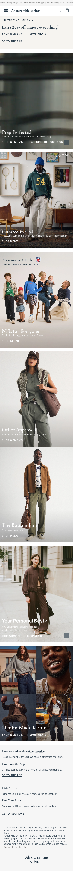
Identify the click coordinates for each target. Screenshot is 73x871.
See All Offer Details (15, 847)
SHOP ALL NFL (11, 341)
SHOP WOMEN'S (12, 34)
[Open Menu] (4, 10)
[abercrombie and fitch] (26, 10)
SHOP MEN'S (37, 34)
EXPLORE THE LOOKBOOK (46, 142)
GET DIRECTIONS (13, 814)
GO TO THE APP (12, 41)
